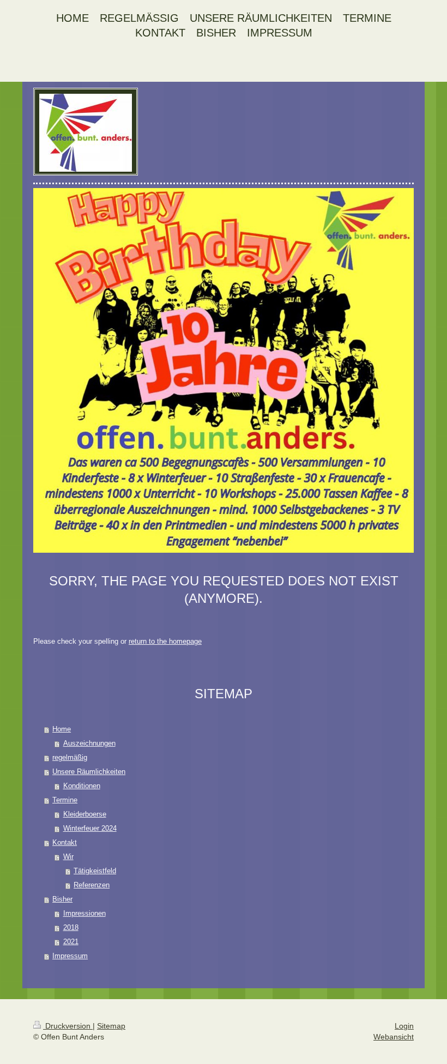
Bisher (62, 899)
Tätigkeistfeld (95, 871)
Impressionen (84, 913)
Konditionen (81, 786)
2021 (70, 942)
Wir (68, 857)
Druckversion (68, 1025)
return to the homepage (165, 641)
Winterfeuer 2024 (90, 828)
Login (404, 1025)
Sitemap (111, 1025)
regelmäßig (69, 757)
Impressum (70, 956)
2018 (70, 927)
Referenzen (92, 885)
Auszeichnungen (89, 743)
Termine (64, 800)
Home (61, 729)
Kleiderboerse (84, 814)
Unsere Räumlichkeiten (88, 771)
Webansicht (393, 1036)
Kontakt (64, 842)
